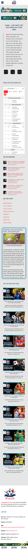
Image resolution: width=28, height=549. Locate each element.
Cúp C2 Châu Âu (7, 208)
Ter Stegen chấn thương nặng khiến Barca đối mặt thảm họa (14, 444)
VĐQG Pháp (6, 219)
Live (11, 91)
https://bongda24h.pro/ (11, 530)
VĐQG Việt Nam (7, 222)
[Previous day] (5, 88)
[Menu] (2, 2)
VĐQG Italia (6, 217)
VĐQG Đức (6, 214)
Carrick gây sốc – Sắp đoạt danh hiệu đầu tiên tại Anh (16, 180)
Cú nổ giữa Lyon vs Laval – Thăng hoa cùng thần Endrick (15, 192)
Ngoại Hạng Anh (7, 203)
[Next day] (17, 88)
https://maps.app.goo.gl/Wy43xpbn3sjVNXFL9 (13, 527)
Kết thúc (15, 91)
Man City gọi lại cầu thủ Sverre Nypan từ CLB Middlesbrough (15, 174)
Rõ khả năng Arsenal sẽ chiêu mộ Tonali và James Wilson (16, 168)
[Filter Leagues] (23, 89)
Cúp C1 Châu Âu (7, 206)
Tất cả (6, 91)
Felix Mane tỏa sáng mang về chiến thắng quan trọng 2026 (14, 467)
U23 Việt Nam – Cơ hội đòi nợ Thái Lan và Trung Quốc (15, 186)
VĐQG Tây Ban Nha (8, 211)
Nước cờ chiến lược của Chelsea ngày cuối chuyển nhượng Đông (16, 162)
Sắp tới (20, 91)
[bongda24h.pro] (14, 2)
